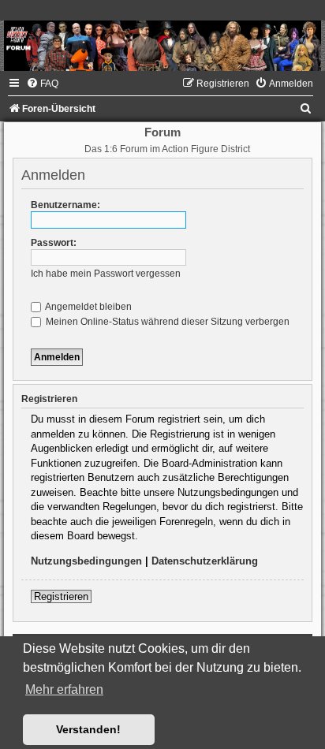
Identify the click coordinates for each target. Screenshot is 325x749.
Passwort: (54, 242)
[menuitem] (42, 83)
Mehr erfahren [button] (64, 689)
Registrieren (61, 596)
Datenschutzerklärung (204, 561)
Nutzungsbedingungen (86, 561)
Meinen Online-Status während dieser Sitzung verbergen (166, 321)
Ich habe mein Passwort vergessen (106, 273)
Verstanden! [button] (88, 729)
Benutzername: (65, 205)
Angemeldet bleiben (87, 306)
